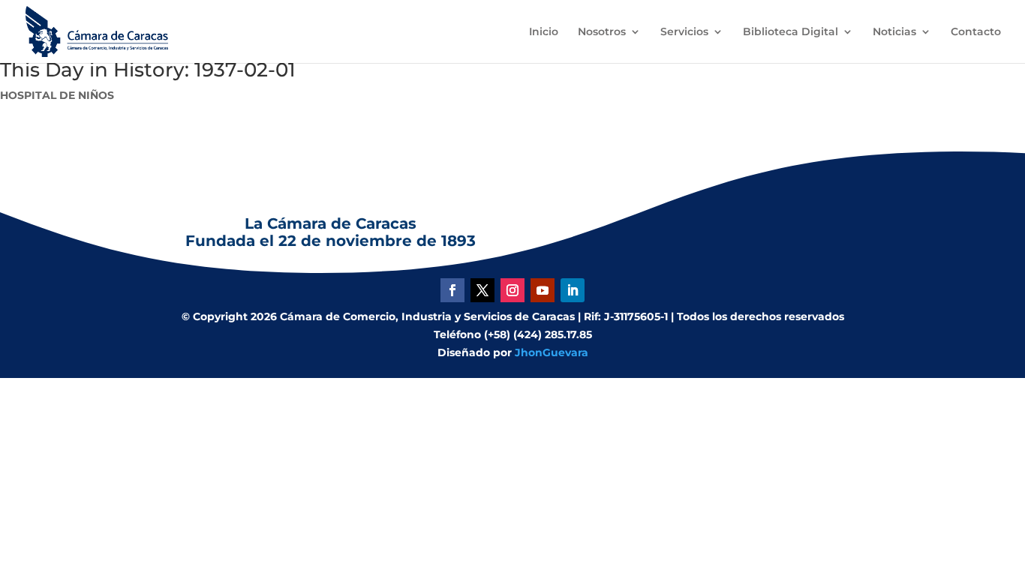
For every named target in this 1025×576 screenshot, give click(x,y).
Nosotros (602, 32)
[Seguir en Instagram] (512, 290)
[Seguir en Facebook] (452, 290)
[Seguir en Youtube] (543, 290)
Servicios (684, 32)
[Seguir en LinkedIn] (573, 290)
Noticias (894, 32)
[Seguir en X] (482, 290)
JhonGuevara (551, 352)
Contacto (976, 32)
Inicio (543, 32)
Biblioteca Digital (790, 32)
